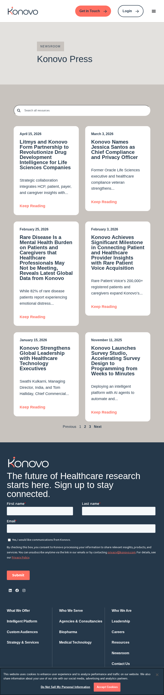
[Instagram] (23, 590)
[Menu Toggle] (154, 11)
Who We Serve (71, 610)
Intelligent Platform (22, 621)
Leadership (121, 621)
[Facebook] (17, 590)
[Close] (157, 674)
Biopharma (68, 632)
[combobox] (82, 110)
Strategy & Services (23, 642)
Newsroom (120, 653)
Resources (120, 642)
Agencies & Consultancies (80, 621)
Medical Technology (75, 642)
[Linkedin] (10, 590)
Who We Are (122, 610)
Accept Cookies (107, 687)
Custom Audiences (22, 632)
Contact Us (121, 664)
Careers (118, 632)
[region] (82, 681)
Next (97, 426)
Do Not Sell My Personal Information (65, 687)
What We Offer (18, 610)
